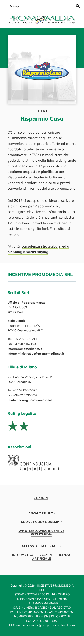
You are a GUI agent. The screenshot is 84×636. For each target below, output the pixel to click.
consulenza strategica (40, 246)
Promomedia (42, 20)
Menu (14, 6)
